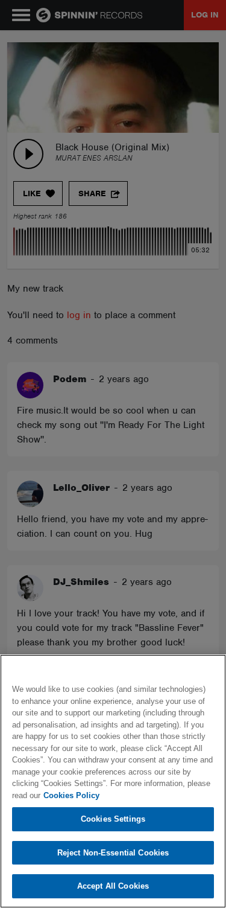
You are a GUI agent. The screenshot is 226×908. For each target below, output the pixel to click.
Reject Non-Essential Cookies (113, 852)
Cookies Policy (71, 795)
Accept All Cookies (113, 885)
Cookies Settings (113, 818)
